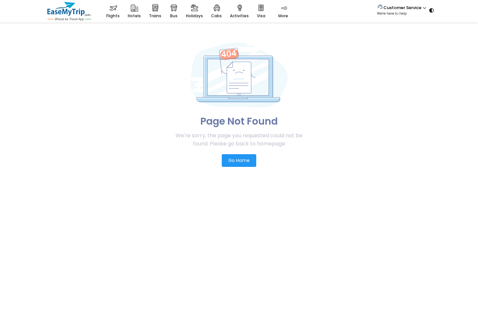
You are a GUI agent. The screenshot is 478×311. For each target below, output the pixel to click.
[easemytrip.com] (69, 19)
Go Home (239, 160)
